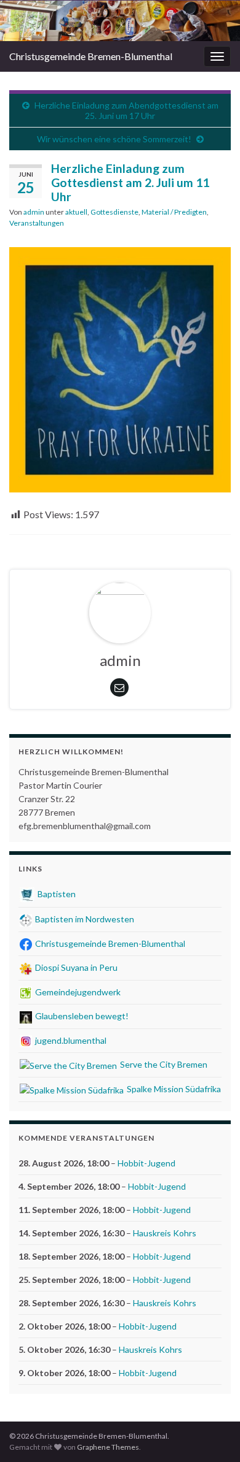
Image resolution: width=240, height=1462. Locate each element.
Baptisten (56, 894)
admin (33, 211)
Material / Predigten (174, 211)
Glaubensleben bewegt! (81, 1016)
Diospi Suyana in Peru (75, 967)
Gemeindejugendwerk (77, 992)
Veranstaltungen (36, 223)
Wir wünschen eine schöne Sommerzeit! (114, 139)
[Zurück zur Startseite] (120, 21)
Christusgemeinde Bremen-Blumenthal (90, 56)
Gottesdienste (114, 211)
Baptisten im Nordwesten (83, 919)
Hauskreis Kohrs (164, 1233)
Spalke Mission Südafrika (173, 1089)
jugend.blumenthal (69, 1040)
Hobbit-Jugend (146, 1163)
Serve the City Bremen (162, 1064)
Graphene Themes (108, 1447)
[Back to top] (212, 1434)
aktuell (76, 211)
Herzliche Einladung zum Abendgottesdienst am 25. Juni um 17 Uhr (126, 110)
